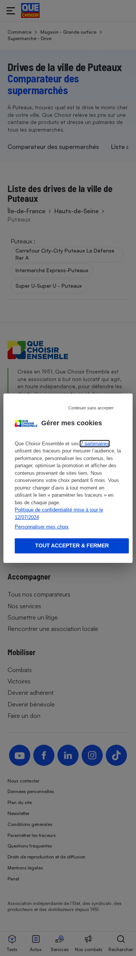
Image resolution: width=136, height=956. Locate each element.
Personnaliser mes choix (42, 527)
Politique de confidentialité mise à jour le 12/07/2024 (59, 513)
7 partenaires (94, 443)
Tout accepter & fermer (72, 545)
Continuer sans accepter (91, 407)
